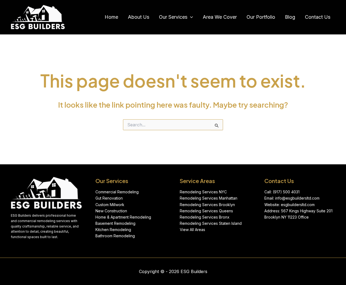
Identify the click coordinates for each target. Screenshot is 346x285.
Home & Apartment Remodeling (123, 217)
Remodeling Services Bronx (204, 217)
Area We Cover (220, 17)
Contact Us (317, 17)
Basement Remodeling (115, 223)
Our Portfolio (261, 17)
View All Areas (192, 229)
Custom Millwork (109, 204)
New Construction (111, 211)
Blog (290, 17)
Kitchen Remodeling (113, 229)
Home (111, 17)
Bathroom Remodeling (115, 235)
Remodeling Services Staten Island (211, 223)
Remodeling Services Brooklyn (207, 204)
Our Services (173, 17)
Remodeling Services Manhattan (208, 198)
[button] (190, 17)
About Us (138, 17)
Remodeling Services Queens (206, 211)
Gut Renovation (109, 198)
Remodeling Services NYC (203, 192)
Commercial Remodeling (117, 192)
